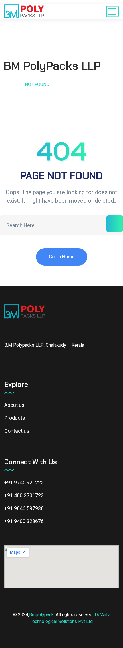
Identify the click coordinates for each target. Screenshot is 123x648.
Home (10, 84)
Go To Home (61, 256)
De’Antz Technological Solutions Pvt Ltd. (70, 618)
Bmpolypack (41, 614)
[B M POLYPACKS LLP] (24, 11)
